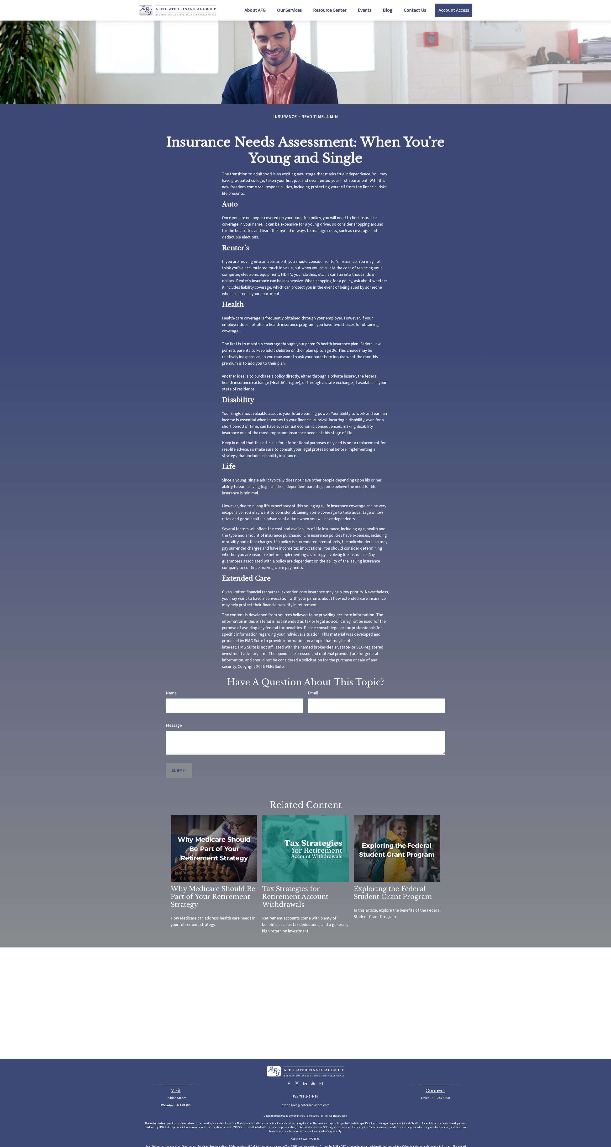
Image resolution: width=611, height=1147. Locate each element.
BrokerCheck (340, 1116)
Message (174, 725)
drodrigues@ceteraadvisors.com (305, 1105)
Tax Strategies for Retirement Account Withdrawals (295, 897)
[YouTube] (313, 1083)
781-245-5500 (440, 1098)
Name (171, 693)
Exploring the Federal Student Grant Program (393, 893)
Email (313, 693)
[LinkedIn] (305, 1083)
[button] (255, 10)
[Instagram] (321, 1083)
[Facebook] (289, 1083)
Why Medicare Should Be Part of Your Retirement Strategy (213, 897)
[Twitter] (297, 1083)
